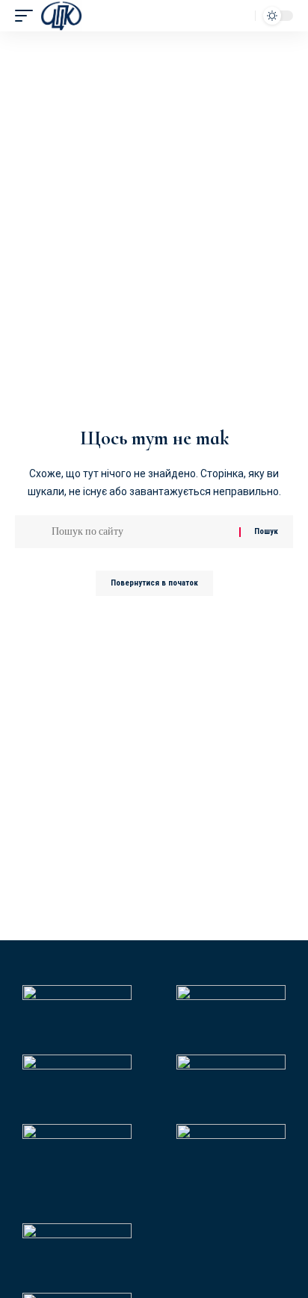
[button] (27, 15)
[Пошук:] (139, 531)
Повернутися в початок (154, 583)
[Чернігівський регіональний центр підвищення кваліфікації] (61, 15)
